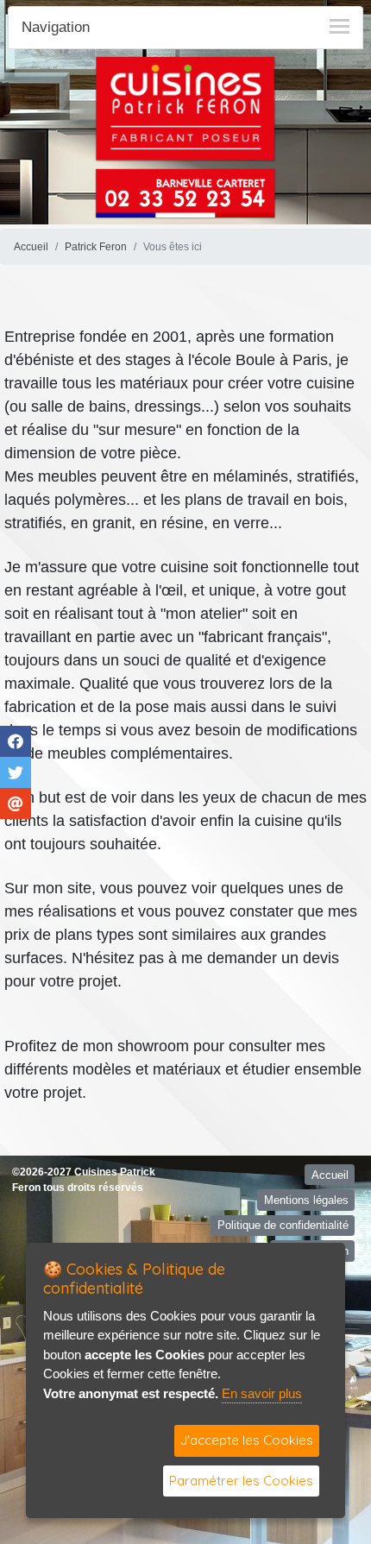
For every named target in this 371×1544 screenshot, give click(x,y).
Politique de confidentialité (283, 1225)
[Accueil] (185, 108)
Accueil (31, 247)
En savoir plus (262, 1393)
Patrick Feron (96, 247)
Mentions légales (306, 1200)
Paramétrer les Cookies (241, 1480)
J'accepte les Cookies (246, 1440)
